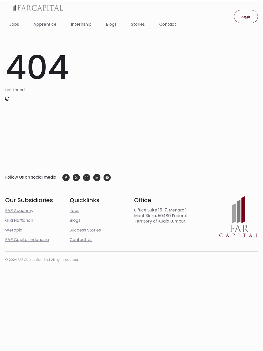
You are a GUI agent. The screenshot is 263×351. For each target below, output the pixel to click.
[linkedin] (96, 177)
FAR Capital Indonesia (27, 240)
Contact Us (81, 240)
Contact (167, 24)
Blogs (111, 24)
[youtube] (107, 177)
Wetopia (13, 230)
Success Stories (85, 230)
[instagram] (86, 177)
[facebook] (66, 177)
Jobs (14, 24)
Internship (81, 24)
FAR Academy (19, 211)
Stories (138, 24)
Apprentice (45, 24)
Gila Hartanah (19, 220)
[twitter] (76, 177)
